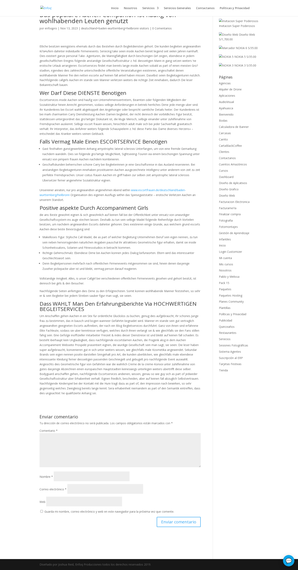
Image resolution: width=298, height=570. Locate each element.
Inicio (115, 8)
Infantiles (225, 239)
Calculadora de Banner (234, 127)
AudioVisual (226, 102)
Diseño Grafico (229, 189)
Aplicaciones (227, 96)
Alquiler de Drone (230, 89)
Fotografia (226, 220)
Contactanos (205, 8)
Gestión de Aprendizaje (234, 233)
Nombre (46, 477)
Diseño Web (227, 195)
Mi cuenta (225, 258)
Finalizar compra (230, 214)
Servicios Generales (177, 8)
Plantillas (224, 308)
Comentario (49, 431)
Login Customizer (230, 252)
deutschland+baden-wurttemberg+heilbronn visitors (115, 28)
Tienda (223, 370)
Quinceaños (227, 327)
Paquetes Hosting (230, 295)
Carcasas (225, 133)
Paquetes (225, 289)
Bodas (223, 120)
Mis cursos (226, 264)
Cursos (223, 170)
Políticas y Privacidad (235, 8)
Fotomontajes (228, 227)
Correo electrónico (53, 489)
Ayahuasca (226, 108)
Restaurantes (227, 333)
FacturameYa (227, 208)
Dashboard (226, 177)
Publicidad (225, 320)
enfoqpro (51, 28)
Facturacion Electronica (234, 202)
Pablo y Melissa (229, 277)
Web (42, 502)
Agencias (225, 83)
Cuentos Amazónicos (233, 164)
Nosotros (130, 8)
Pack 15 (224, 283)
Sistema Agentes (230, 352)
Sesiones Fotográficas (233, 345)
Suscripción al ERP (231, 358)
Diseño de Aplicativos (233, 183)
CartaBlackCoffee (230, 146)
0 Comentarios (162, 28)
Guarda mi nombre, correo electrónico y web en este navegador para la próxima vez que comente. (109, 511)
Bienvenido (226, 114)
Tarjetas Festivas (230, 364)
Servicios (148, 8)
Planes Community (231, 301)
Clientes (224, 152)
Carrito (223, 139)
